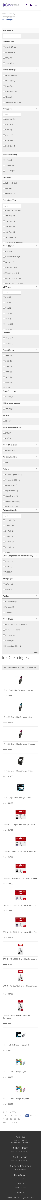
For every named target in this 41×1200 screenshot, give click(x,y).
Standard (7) (10, 194)
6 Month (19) (10, 171)
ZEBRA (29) (9, 63)
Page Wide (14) (11, 91)
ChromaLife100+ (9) (13, 480)
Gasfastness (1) (11, 485)
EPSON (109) (10, 52)
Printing (12, 13)
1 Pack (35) (9, 525)
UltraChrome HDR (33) (14, 284)
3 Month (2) (9, 165)
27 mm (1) (9, 338)
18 (7, 1119)
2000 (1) (8, 356)
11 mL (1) (8, 313)
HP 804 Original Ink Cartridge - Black (17, 798)
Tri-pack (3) (9, 607)
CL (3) (7, 388)
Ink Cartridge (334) (12, 630)
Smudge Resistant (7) (13, 501)
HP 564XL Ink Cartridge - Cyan (14, 1072)
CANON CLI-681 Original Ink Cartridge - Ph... (20, 851)
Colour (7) (9, 135)
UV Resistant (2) (11, 507)
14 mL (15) (9, 324)
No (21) (8, 462)
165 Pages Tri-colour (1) (14, 243)
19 (11, 1119)
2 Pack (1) (9, 536)
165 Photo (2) (10, 237)
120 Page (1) (10, 221)
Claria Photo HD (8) (12, 257)
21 (19, 1119)
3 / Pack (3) (9, 542)
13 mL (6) (8, 319)
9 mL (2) (8, 308)
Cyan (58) (9, 140)
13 (23, 1116)
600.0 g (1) (9, 409)
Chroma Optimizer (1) (13, 474)
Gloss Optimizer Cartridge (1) (16, 624)
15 (31, 1116)
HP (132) (8, 58)
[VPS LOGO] (10, 5)
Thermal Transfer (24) (13, 102)
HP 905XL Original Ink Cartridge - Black (17, 771)
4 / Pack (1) (9, 547)
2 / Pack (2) (9, 531)
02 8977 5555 (22, 1170)
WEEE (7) (8, 572)
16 (35, 1116)
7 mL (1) (8, 302)
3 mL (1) (8, 297)
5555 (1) (8, 383)
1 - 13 (5, 1112)
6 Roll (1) (8, 552)
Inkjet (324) (9, 86)
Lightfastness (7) (11, 491)
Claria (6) (8, 251)
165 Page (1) (10, 232)
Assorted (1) (10, 119)
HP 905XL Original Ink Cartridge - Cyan (17, 717)
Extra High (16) (11, 183)
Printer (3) (9, 397)
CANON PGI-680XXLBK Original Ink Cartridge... (17, 1016)
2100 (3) (8, 361)
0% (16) (8, 438)
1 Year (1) (8, 160)
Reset (36, 652)
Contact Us (20, 1183)
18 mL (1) (8, 329)
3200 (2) (8, 366)
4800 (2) (8, 372)
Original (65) (10, 450)
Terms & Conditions (20, 1188)
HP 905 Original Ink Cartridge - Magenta (18, 690)
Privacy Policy (20, 1192)
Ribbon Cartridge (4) (13, 646)
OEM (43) (9, 584)
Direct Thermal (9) (12, 75)
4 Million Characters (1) (14, 210)
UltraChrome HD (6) (13, 278)
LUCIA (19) (9, 262)
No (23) (8, 421)
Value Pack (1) (10, 612)
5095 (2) (8, 377)
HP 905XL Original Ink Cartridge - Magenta (19, 744)
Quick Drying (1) (11, 496)
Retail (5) (8, 589)
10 (12, 1116)
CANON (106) (10, 47)
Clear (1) (8, 130)
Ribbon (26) (9, 640)
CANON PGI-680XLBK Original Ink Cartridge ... (20, 987)
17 (3, 1119)
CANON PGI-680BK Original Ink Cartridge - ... (20, 959)
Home (4, 13)
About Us (20, 1179)
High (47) (8, 188)
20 (15, 1119)
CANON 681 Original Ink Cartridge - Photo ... (20, 824)
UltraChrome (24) (12, 273)
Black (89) (9, 124)
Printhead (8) (10, 635)
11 (16, 1116)
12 (20, 1116)
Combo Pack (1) (11, 601)
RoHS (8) (8, 567)
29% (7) (8, 433)
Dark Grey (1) (10, 146)
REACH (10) (10, 561)
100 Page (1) (10, 216)
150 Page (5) (10, 226)
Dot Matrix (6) (10, 81)
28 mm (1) (9, 343)
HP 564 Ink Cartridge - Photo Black (16, 1045)
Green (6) (8, 151)
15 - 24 (14, 1122)
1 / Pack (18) (10, 520)
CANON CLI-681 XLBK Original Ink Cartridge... (20, 878)
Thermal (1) (9, 97)
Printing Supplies (8, 17)
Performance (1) (11, 267)
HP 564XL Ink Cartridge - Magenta (16, 1099)
